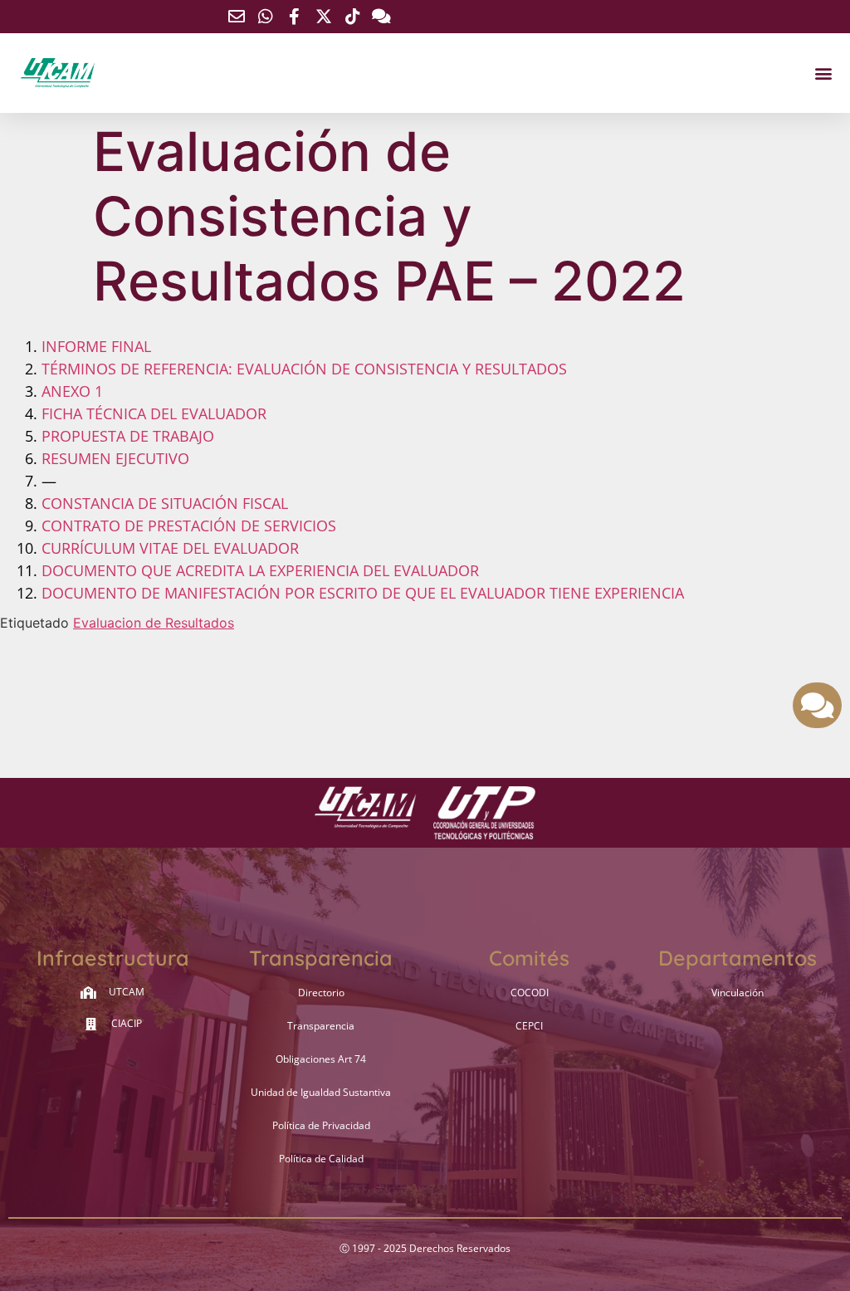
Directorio (321, 992)
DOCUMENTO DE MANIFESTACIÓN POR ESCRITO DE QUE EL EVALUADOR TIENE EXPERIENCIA (363, 593)
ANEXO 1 (72, 391)
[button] (824, 73)
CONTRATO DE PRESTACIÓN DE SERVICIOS (189, 525)
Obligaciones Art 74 (321, 1059)
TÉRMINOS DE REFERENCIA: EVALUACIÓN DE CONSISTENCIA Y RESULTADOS (304, 369)
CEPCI (529, 1026)
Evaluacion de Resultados (153, 622)
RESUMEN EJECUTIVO (115, 458)
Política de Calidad (321, 1159)
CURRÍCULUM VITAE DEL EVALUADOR (170, 548)
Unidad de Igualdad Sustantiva (321, 1092)
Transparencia (320, 1026)
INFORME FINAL (96, 346)
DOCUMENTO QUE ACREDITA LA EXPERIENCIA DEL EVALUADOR (260, 570)
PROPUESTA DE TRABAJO (128, 436)
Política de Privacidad (321, 1125)
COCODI (529, 992)
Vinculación (737, 992)
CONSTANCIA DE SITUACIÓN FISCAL (165, 503)
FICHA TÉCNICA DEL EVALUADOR (154, 413)
